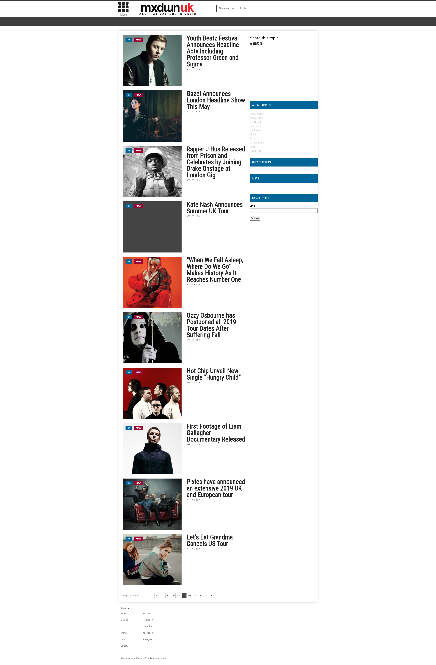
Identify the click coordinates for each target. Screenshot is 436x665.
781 (195, 596)
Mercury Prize (257, 118)
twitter (124, 633)
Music (124, 613)
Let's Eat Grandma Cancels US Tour (210, 540)
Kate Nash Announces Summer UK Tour (215, 208)
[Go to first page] (156, 595)
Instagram (148, 639)
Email (253, 205)
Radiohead (255, 150)
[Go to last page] (211, 595)
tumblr (124, 639)
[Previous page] (167, 595)
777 (173, 596)
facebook (148, 633)
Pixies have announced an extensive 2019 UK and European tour (216, 488)
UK (122, 626)
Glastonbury (256, 114)
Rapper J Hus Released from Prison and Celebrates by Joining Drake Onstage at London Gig (216, 162)
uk (129, 39)
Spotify (124, 646)
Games (124, 620)
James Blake (257, 142)
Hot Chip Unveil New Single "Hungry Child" (214, 374)
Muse (253, 134)
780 (189, 596)
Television (148, 620)
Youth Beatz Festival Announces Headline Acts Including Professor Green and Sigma (213, 51)
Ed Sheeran (256, 126)
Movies (146, 613)
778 (179, 596)
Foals (252, 146)
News (138, 39)
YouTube (147, 626)
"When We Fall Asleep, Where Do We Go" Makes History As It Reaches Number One (215, 269)
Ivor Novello (256, 122)
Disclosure (255, 130)
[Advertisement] (284, 72)
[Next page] (200, 595)
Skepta (254, 138)
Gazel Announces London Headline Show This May (216, 100)
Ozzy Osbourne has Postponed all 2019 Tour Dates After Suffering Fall (211, 325)
